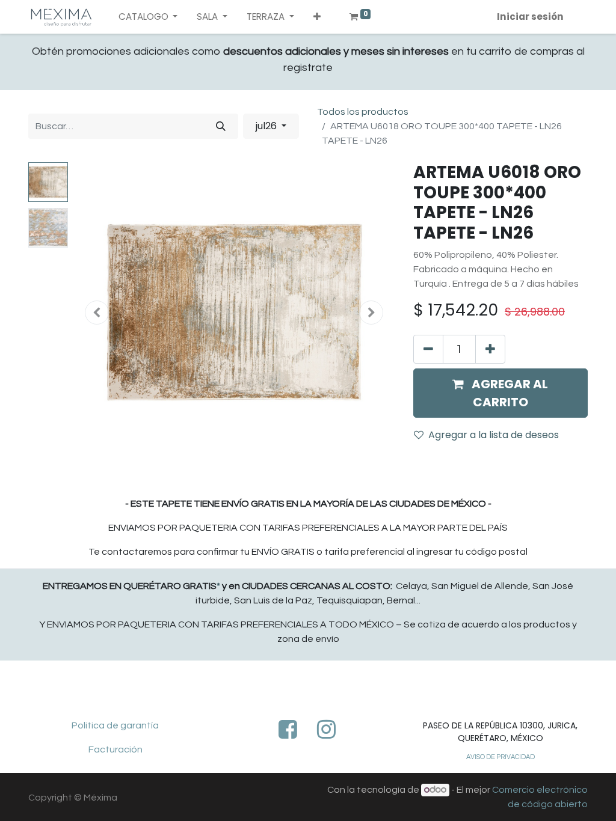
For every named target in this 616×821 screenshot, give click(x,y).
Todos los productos (362, 112)
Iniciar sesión (530, 16)
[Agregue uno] (490, 349)
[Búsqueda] (220, 126)
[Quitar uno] (428, 349)
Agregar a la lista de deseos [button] (493, 435)
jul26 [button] (267, 126)
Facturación (115, 749)
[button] (317, 17)
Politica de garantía (115, 725)
